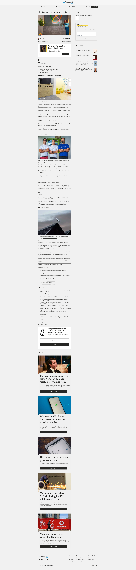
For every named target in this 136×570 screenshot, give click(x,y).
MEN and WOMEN (46, 284)
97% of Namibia (45, 282)
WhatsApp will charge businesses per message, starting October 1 (53, 419)
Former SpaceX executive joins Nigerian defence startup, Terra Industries (54, 379)
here (48, 291)
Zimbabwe (40, 261)
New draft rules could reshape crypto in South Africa (53, 264)
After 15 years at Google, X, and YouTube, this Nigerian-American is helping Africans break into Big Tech (83, 69)
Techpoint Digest (68, 41)
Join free (64, 54)
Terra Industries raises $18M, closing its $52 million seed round (52, 496)
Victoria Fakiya (42, 38)
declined (50, 236)
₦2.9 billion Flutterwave (48, 101)
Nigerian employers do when (49, 273)
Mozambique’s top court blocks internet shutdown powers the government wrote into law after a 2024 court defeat (84, 63)
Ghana (66, 260)
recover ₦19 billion (54, 123)
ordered (50, 110)
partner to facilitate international (60, 270)
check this (42, 297)
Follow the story (53, 391)
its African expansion (51, 281)
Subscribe (94, 6)
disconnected (53, 258)
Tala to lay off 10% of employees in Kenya (51, 120)
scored (58, 160)
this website (45, 313)
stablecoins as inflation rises (52, 275)
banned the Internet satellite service (50, 238)
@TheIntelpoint (68, 308)
